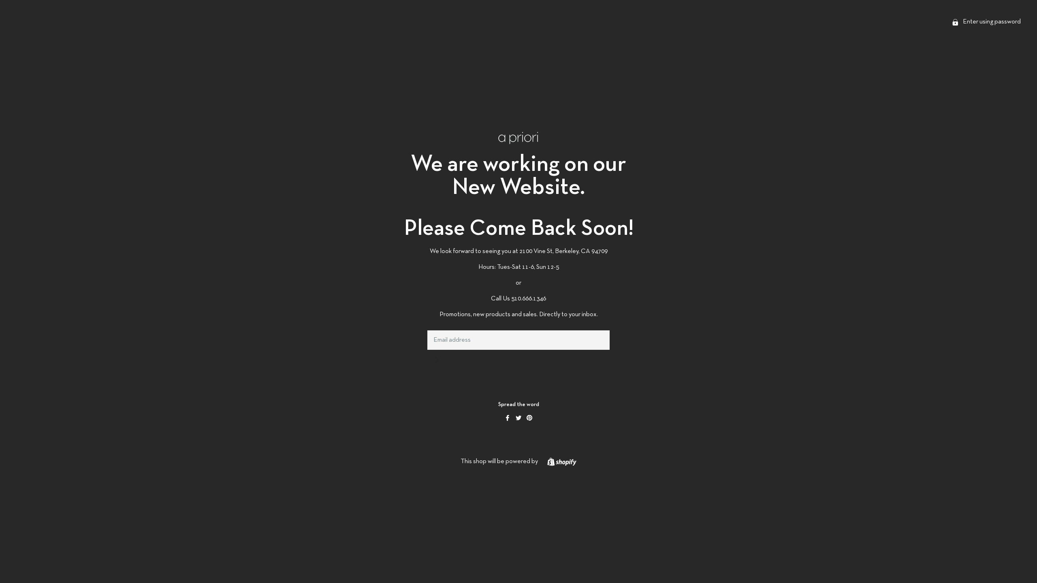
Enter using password (991, 22)
